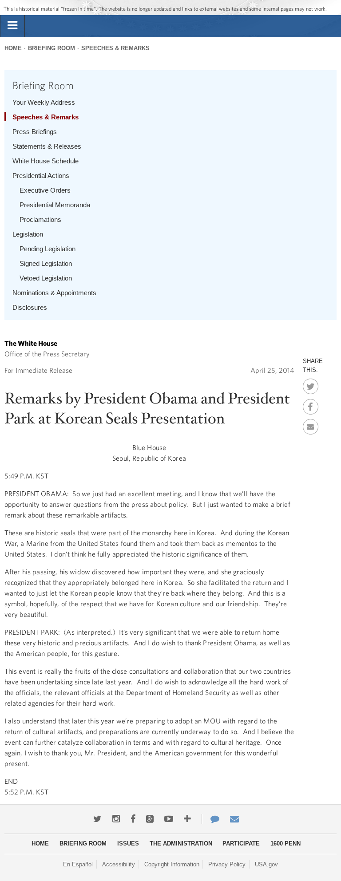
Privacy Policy (227, 864)
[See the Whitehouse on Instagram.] (116, 819)
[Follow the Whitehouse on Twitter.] (97, 819)
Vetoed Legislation (46, 278)
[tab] (12, 25)
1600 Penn (285, 843)
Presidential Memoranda (55, 205)
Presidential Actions (40, 175)
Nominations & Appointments (54, 292)
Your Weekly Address (43, 102)
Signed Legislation (46, 263)
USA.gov (266, 864)
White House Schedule (45, 161)
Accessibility (118, 864)
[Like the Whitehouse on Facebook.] (133, 819)
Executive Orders (45, 190)
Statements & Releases (46, 146)
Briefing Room (51, 48)
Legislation (27, 234)
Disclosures (29, 307)
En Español (78, 864)
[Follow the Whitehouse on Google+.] (150, 819)
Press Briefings (34, 131)
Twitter (310, 384)
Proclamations (40, 219)
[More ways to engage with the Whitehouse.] (187, 819)
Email (310, 424)
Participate (241, 843)
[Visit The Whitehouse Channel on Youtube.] (168, 819)
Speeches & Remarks (115, 48)
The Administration (181, 843)
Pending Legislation (47, 249)
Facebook (310, 404)
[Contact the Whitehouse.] (210, 819)
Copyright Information (171, 864)
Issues (128, 843)
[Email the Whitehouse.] (234, 819)
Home (13, 48)
